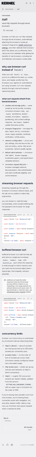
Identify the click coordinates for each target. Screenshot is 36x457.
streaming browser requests (16, 292)
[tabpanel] (18, 230)
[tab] (10, 215)
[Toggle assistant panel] (30, 3)
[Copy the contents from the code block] (28, 215)
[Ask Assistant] (31, 215)
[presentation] (18, 230)
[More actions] (33, 3)
